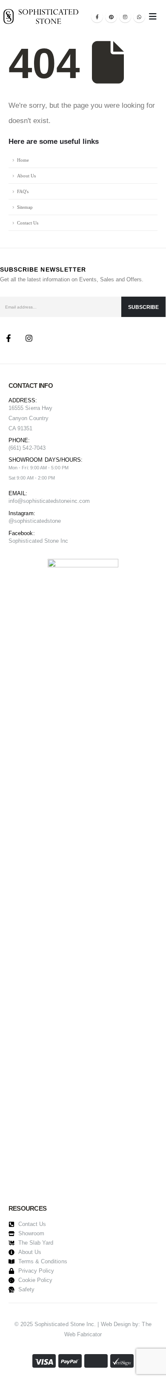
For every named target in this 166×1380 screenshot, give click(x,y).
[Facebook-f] (8, 338)
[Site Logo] (40, 16)
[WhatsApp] (139, 16)
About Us (26, 175)
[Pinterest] (111, 16)
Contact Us (27, 222)
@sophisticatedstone (35, 521)
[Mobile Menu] (152, 16)
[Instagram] (125, 16)
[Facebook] (97, 16)
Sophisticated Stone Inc (39, 541)
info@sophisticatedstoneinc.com (49, 501)
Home (23, 160)
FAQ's (23, 191)
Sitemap (25, 207)
